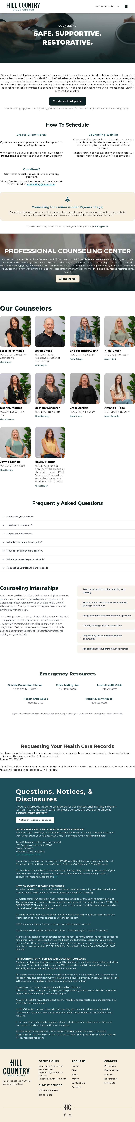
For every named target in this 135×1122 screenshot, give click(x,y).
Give (112, 6)
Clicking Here (100, 226)
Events (108, 1074)
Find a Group (111, 1070)
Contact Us (78, 1083)
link (56, 877)
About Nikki (110, 359)
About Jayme (6, 470)
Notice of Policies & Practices (35, 820)
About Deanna (7, 419)
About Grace (76, 416)
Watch (104, 6)
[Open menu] (126, 6)
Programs (110, 1066)
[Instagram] (70, 1115)
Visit (97, 6)
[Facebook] (65, 1115)
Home (75, 1066)
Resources (110, 1079)
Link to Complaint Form (28, 854)
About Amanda (111, 416)
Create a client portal (67, 101)
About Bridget (76, 359)
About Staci (5, 362)
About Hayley (41, 486)
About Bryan (41, 365)
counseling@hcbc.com (41, 184)
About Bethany (42, 416)
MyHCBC (109, 1083)
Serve (74, 1074)
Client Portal (67, 278)
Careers (76, 1087)
